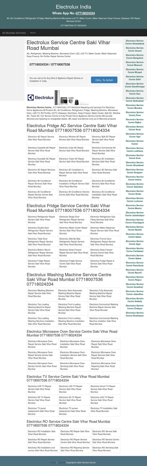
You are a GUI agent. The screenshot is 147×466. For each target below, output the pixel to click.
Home (33, 32)
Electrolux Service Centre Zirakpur (135, 307)
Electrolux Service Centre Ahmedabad (134, 42)
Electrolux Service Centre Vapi (135, 135)
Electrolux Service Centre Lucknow (135, 199)
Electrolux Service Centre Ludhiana (135, 149)
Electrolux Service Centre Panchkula (135, 264)
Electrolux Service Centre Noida (135, 192)
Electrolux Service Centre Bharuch (135, 63)
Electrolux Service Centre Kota (135, 156)
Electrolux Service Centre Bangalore (135, 56)
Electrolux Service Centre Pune (135, 114)
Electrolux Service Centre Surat (135, 128)
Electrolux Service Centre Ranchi (135, 271)
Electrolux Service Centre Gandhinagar (135, 85)
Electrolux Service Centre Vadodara (135, 185)
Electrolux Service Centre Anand (135, 49)
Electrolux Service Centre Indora (135, 178)
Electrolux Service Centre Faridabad (135, 250)
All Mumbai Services (14, 33)
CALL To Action (104, 80)
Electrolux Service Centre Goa (135, 92)
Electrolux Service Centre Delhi (135, 78)
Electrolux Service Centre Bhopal (135, 71)
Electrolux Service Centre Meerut (135, 207)
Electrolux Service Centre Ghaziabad (135, 164)
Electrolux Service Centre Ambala (135, 300)
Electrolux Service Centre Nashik (135, 228)
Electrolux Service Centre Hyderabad (135, 99)
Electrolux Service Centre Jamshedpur (134, 214)
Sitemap (61, 462)
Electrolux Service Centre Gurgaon (135, 171)
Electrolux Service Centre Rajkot (135, 121)
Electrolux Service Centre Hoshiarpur (135, 314)
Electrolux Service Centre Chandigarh (134, 221)
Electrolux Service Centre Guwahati (135, 285)
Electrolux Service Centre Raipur (135, 278)
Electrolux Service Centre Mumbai (135, 106)
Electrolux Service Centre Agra (135, 242)
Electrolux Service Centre (135, 142)
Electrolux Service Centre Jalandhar (135, 292)
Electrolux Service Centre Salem (135, 235)
